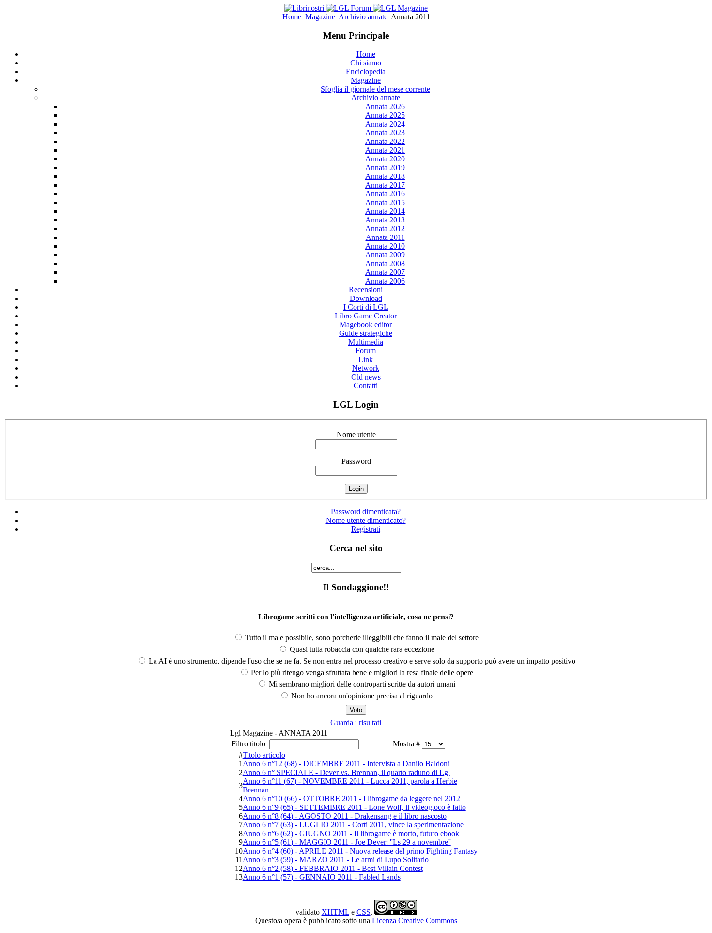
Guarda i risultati (355, 722)
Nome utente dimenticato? (366, 520)
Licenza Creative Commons (414, 921)
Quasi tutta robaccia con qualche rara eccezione (361, 649)
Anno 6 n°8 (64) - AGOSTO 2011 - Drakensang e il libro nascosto (345, 816)
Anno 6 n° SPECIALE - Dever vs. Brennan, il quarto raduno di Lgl (346, 772)
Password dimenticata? (366, 511)
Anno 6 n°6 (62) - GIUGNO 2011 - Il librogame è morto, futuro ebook (351, 833)
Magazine (320, 17)
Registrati (365, 529)
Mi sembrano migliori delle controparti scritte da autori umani (361, 684)
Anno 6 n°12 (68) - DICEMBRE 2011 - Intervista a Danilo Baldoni (346, 763)
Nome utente (356, 434)
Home (291, 17)
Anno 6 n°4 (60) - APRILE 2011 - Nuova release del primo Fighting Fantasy (360, 851)
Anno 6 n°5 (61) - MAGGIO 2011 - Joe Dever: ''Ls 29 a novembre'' (347, 842)
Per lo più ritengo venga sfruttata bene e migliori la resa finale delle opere (361, 672)
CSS (363, 912)
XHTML (335, 912)
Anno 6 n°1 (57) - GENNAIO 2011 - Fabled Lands (322, 877)
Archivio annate (363, 17)
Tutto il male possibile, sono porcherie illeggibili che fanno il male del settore (361, 637)
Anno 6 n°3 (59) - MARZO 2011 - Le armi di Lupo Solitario (336, 859)
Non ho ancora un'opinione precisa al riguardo (361, 696)
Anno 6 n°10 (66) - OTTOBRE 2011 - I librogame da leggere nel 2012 (351, 798)
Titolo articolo (264, 755)
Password (356, 461)
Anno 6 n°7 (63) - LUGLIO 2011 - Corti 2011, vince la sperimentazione (353, 825)
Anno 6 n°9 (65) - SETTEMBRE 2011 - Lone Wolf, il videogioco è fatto (354, 807)
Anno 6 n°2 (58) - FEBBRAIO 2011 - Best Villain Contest (333, 868)
